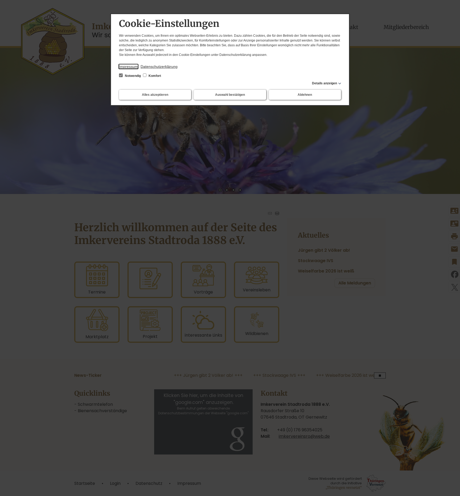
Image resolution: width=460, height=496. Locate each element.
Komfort (154, 76)
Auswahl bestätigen (230, 95)
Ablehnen (305, 95)
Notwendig (133, 76)
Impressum (128, 66)
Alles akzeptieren (155, 95)
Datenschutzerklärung (159, 66)
